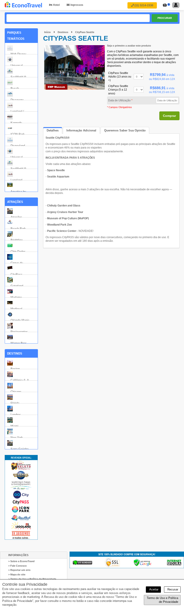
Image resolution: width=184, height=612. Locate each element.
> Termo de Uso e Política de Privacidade (32, 579)
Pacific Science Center (61, 231)
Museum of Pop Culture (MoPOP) (68, 218)
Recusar (172, 589)
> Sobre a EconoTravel (21, 561)
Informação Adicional (81, 130)
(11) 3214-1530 (143, 5)
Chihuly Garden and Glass (63, 205)
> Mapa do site (16, 574)
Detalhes (53, 130)
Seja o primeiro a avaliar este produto (129, 45)
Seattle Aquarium (58, 176)
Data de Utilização (120, 100)
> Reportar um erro (19, 570)
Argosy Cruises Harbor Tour (65, 212)
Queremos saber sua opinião (125, 130)
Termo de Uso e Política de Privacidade (162, 600)
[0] (164, 5)
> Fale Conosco (17, 565)
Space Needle (56, 170)
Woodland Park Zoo (59, 224)
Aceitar (153, 589)
